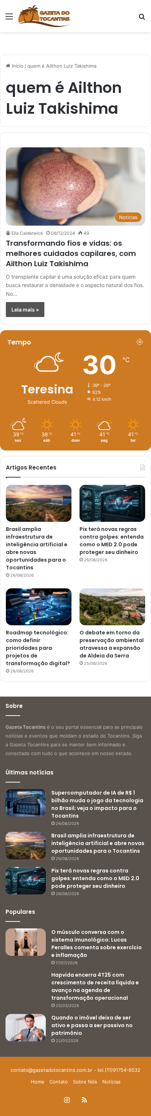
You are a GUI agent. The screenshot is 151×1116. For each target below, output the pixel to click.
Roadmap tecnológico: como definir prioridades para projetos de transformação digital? (38, 648)
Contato (58, 1082)
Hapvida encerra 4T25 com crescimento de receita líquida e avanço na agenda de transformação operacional (95, 986)
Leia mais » (25, 309)
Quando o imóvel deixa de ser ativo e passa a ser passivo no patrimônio (92, 1025)
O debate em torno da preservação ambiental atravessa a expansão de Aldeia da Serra (112, 644)
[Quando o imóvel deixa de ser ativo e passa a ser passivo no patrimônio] (25, 1027)
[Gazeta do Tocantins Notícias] (45, 16)
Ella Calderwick (27, 233)
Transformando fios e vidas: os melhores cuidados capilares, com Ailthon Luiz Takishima (71, 253)
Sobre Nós (85, 1082)
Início (16, 66)
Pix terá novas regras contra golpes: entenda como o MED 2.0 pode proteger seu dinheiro (112, 540)
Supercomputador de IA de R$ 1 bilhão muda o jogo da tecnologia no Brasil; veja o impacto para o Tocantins (97, 804)
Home (37, 1082)
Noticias (111, 1082)
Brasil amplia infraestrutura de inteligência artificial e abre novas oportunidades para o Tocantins (97, 843)
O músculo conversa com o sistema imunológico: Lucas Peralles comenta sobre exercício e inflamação (96, 943)
